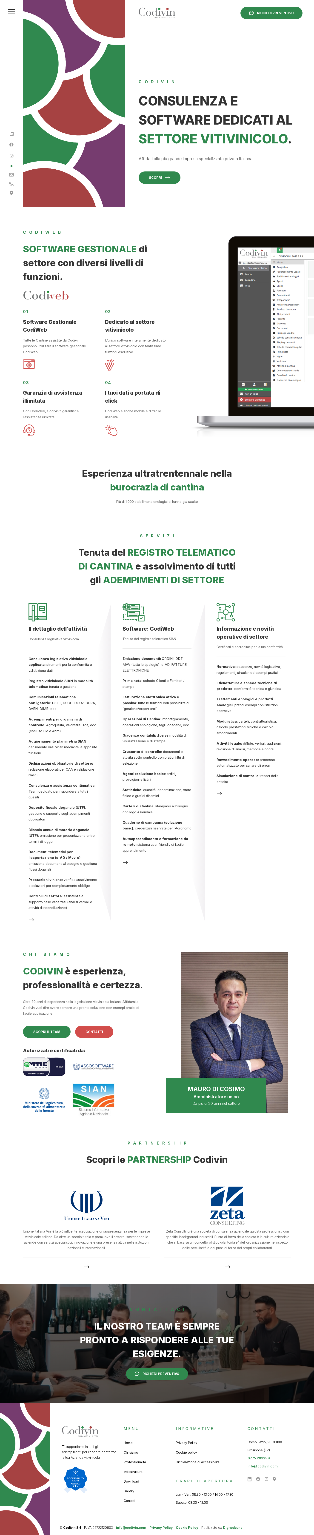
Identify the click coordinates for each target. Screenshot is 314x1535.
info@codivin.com (263, 1466)
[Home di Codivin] (157, 13)
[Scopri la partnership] (86, 1267)
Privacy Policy (161, 1527)
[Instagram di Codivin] (11, 156)
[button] (11, 12)
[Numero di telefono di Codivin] (11, 184)
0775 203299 (259, 1458)
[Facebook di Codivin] (11, 145)
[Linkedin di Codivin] (12, 133)
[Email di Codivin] (11, 175)
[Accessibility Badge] (75, 1480)
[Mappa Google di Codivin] (11, 193)
